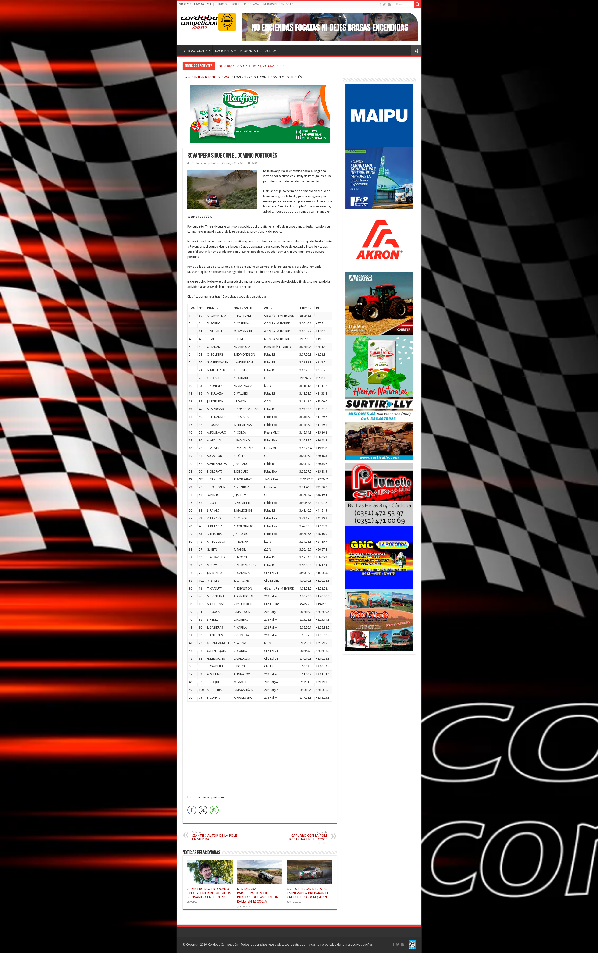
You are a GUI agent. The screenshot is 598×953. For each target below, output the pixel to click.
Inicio (186, 77)
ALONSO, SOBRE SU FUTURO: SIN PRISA (244, 66)
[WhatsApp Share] (214, 810)
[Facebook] (380, 4)
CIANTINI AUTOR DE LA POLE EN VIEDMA (214, 836)
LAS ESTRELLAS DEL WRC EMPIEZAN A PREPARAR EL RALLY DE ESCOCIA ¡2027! (308, 893)
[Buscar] (417, 4)
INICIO (222, 4)
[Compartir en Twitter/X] (203, 810)
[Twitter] (384, 4)
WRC (227, 77)
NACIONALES (224, 51)
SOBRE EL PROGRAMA (245, 4)
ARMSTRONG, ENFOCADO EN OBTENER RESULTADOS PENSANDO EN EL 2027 (209, 893)
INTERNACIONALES (195, 51)
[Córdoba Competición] (199, 21)
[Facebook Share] (191, 810)
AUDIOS (271, 51)
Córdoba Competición (204, 163)
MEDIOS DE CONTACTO (278, 4)
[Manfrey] (260, 114)
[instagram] (389, 4)
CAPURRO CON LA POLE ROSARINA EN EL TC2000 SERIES (308, 838)
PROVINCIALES (250, 51)
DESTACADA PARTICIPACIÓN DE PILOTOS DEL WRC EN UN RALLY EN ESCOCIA (258, 895)
